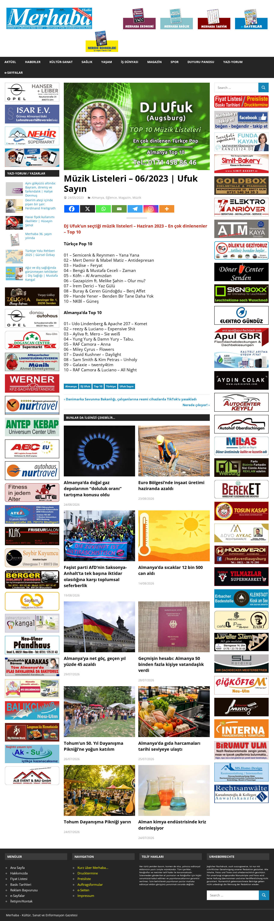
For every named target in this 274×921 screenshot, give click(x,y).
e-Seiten (83, 890)
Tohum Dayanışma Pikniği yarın (97, 822)
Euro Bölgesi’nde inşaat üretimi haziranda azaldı (171, 485)
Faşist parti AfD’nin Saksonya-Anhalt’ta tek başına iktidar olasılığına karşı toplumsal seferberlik (95, 576)
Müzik (137, 197)
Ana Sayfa (17, 867)
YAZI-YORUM (233, 62)
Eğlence (111, 197)
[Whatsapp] (103, 209)
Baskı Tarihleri (20, 884)
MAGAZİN (154, 62)
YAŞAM (106, 62)
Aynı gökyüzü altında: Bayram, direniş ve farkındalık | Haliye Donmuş (40, 189)
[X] (87, 209)
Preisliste (84, 879)
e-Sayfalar (17, 895)
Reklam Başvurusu (24, 890)
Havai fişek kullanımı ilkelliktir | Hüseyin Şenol (40, 221)
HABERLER (32, 62)
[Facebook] (71, 209)
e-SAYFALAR (13, 73)
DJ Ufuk (85, 386)
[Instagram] (150, 209)
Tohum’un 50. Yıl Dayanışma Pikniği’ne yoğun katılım (93, 746)
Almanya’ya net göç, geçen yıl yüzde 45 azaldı (95, 661)
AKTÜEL (10, 62)
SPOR (175, 62)
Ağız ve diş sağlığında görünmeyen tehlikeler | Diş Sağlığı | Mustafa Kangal (41, 274)
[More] (166, 209)
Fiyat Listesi (18, 879)
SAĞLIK (87, 62)
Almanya (98, 197)
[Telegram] (135, 209)
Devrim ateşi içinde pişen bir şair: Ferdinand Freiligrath (40, 204)
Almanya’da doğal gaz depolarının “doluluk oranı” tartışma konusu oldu (93, 489)
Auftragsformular (90, 884)
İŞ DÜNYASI (129, 62)
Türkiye (111, 386)
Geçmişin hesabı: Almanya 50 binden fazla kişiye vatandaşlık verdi (171, 664)
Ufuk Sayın (127, 386)
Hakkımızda (19, 873)
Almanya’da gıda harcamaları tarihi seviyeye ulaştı (169, 746)
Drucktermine (87, 873)
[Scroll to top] (266, 913)
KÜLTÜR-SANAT (61, 62)
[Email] (119, 209)
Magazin (125, 197)
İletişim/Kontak (21, 901)
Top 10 (98, 386)
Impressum (85, 895)
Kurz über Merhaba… (92, 867)
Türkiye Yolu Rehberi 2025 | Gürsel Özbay (40, 253)
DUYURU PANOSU (201, 62)
